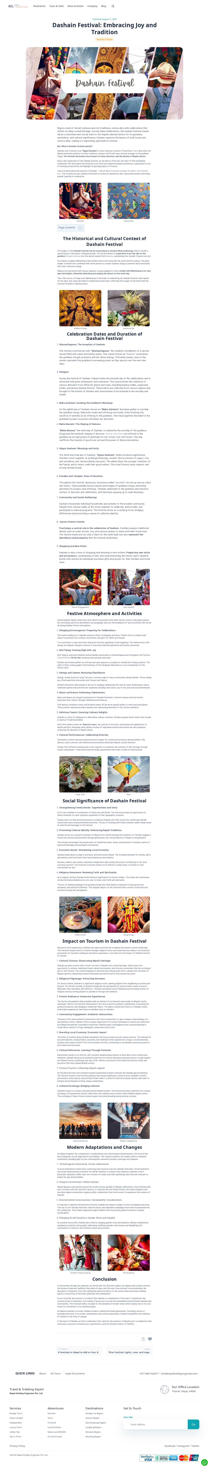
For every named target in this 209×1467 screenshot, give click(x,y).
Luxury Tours (16, 1427)
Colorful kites (63, 658)
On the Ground (55, 1436)
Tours (50, 1418)
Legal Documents (75, 1373)
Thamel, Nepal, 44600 (184, 1391)
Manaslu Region (93, 1432)
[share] (143, 1339)
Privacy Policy (17, 1446)
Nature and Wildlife (57, 1432)
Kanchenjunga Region (96, 1422)
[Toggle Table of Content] (79, 228)
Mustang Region (93, 1436)
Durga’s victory (73, 256)
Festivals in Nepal (104, 39)
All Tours (55, 1373)
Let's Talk (128, 1417)
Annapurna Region (94, 1413)
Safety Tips (15, 1432)
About (42, 1373)
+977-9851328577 (149, 1373)
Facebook (169, 1446)
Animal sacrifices (114, 433)
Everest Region (93, 1418)
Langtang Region (94, 1427)
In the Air (52, 1422)
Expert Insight (16, 1418)
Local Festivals (54, 1427)
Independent (16, 1422)
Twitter (195, 1446)
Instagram (183, 1446)
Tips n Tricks (15, 1436)
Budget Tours (16, 1413)
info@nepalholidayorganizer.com (179, 1373)
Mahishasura (107, 256)
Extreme (52, 1413)
